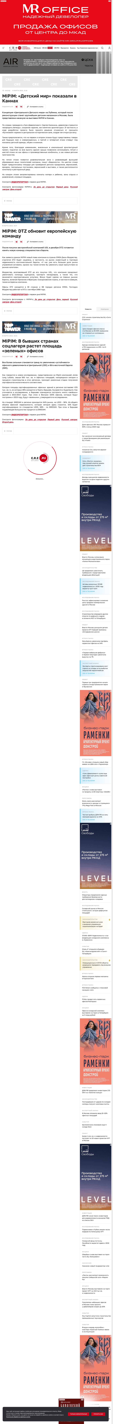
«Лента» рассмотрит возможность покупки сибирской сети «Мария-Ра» (95, 1277)
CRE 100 (44, 48)
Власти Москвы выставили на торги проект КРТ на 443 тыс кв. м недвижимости (96, 1291)
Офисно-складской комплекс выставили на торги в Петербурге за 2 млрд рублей (95, 1013)
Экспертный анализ (91, 663)
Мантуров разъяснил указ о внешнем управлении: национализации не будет (93, 924)
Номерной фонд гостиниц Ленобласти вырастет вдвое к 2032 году (95, 1243)
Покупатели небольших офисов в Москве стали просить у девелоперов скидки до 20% (94, 1304)
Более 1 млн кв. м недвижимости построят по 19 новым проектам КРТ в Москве (96, 1138)
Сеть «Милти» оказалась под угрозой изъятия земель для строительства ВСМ (93, 463)
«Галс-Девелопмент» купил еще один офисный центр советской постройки (95, 775)
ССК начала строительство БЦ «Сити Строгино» (96, 318)
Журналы (73, 48)
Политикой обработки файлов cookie (18, 1417)
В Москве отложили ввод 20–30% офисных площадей (94, 1114)
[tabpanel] (96, 867)
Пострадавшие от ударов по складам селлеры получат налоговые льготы (96, 1103)
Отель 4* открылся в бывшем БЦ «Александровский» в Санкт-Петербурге (94, 951)
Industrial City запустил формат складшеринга (94, 451)
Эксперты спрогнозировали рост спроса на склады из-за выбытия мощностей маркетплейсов (95, 668)
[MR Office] (55, 22)
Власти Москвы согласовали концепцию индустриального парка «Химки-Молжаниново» (96, 559)
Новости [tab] (88, 309)
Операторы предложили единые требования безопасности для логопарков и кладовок (94, 897)
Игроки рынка (87, 447)
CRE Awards (37, 48)
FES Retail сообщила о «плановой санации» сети (95, 989)
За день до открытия (43, 187)
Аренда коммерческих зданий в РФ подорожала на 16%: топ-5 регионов (94, 347)
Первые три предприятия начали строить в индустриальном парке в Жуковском (95, 684)
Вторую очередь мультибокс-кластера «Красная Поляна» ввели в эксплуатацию (95, 1329)
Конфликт (87, 458)
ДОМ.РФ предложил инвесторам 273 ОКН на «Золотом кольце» (96, 1091)
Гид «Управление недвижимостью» (87, 48)
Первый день (62, 187)
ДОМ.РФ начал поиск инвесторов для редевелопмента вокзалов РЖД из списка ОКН (95, 1218)
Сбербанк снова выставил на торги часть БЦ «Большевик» (95, 1255)
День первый (62, 299)
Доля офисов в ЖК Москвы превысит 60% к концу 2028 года (96, 426)
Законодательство (89, 567)
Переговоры (87, 798)
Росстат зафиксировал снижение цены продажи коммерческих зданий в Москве (95, 602)
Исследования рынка (90, 342)
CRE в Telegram (89, 336)
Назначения (86, 1263)
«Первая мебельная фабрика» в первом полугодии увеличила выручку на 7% (94, 655)
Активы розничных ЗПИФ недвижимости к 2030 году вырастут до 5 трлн (93, 586)
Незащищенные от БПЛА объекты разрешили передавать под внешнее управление (97, 965)
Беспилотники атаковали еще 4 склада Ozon (94, 1126)
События (85, 946)
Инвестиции (87, 326)
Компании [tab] (105, 309)
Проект (85, 314)
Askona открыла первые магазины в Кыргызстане (95, 977)
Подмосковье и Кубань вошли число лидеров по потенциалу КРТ (96, 1231)
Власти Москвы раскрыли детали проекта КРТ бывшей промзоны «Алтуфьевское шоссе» (95, 630)
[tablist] (96, 309)
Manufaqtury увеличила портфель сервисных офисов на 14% (95, 642)
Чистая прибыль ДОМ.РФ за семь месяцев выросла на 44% (95, 816)
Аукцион (85, 786)
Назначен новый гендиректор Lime (95, 1266)
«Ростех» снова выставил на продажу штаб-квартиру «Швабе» (96, 791)
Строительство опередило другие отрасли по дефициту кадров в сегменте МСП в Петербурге (95, 616)
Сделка (85, 770)
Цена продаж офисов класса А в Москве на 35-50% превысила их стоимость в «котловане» (95, 331)
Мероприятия (65, 48)
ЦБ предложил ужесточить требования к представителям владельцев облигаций (93, 573)
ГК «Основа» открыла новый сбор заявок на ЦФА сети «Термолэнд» (95, 763)
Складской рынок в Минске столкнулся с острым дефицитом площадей (94, 910)
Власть (85, 892)
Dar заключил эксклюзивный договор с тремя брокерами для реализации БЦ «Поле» (96, 438)
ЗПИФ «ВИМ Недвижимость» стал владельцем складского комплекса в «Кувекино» (95, 938)
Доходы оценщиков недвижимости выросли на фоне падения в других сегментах (95, 479)
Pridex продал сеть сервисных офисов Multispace (93, 1000)
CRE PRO (56, 48)
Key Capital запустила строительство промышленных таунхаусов (96, 1317)
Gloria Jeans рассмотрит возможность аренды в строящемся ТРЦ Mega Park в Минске (96, 803)
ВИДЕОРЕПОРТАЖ (19, 182)
